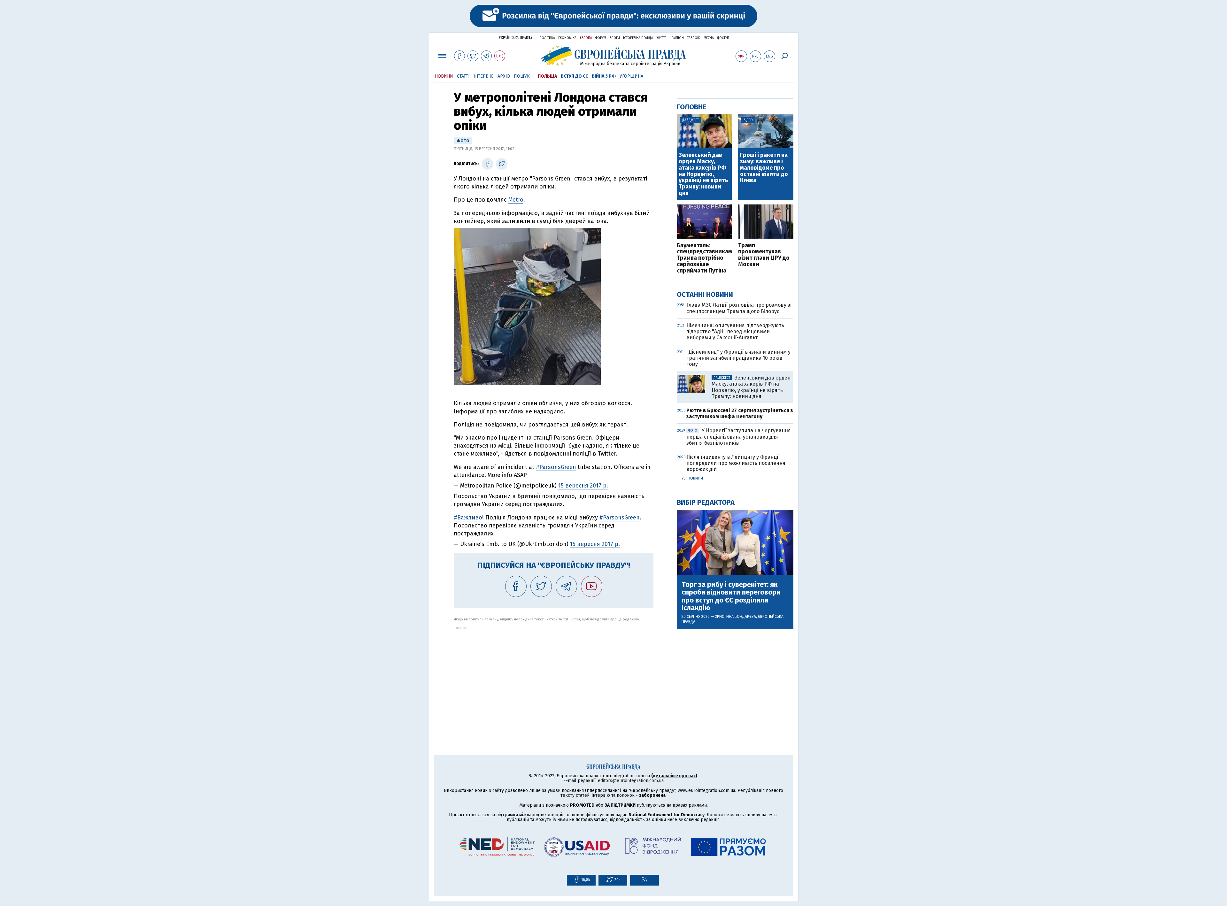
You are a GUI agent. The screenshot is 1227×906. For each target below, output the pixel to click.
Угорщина (631, 76)
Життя (661, 38)
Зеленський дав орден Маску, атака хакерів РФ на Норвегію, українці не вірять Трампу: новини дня (703, 174)
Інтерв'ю (484, 76)
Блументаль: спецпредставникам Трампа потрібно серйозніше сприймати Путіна (704, 258)
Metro (515, 199)
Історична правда (638, 38)
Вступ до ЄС (574, 76)
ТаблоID (693, 38)
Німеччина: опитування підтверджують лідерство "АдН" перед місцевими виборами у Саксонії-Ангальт (735, 331)
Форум (600, 38)
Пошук (522, 76)
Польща (547, 76)
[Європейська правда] (613, 56)
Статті (463, 76)
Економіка (567, 38)
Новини (444, 76)
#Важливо (468, 517)
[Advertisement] (553, 674)
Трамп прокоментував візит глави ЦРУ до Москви (764, 255)
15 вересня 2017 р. (583, 485)
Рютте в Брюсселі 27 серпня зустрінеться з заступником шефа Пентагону (739, 413)
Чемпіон (677, 38)
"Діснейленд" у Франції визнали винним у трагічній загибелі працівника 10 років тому (738, 358)
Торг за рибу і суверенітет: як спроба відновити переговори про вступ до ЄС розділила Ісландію (731, 596)
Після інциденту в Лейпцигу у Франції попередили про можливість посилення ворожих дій (735, 463)
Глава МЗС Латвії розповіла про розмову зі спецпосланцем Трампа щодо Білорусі (738, 308)
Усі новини (692, 478)
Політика (547, 38)
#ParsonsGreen (556, 467)
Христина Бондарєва (735, 616)
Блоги (614, 38)
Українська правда (515, 37)
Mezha (709, 38)
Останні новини (705, 294)
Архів (504, 76)
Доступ (723, 38)
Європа (586, 38)
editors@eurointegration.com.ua (631, 780)
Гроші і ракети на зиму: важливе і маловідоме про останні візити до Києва (764, 168)
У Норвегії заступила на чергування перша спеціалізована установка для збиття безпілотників (738, 436)
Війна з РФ (604, 76)
